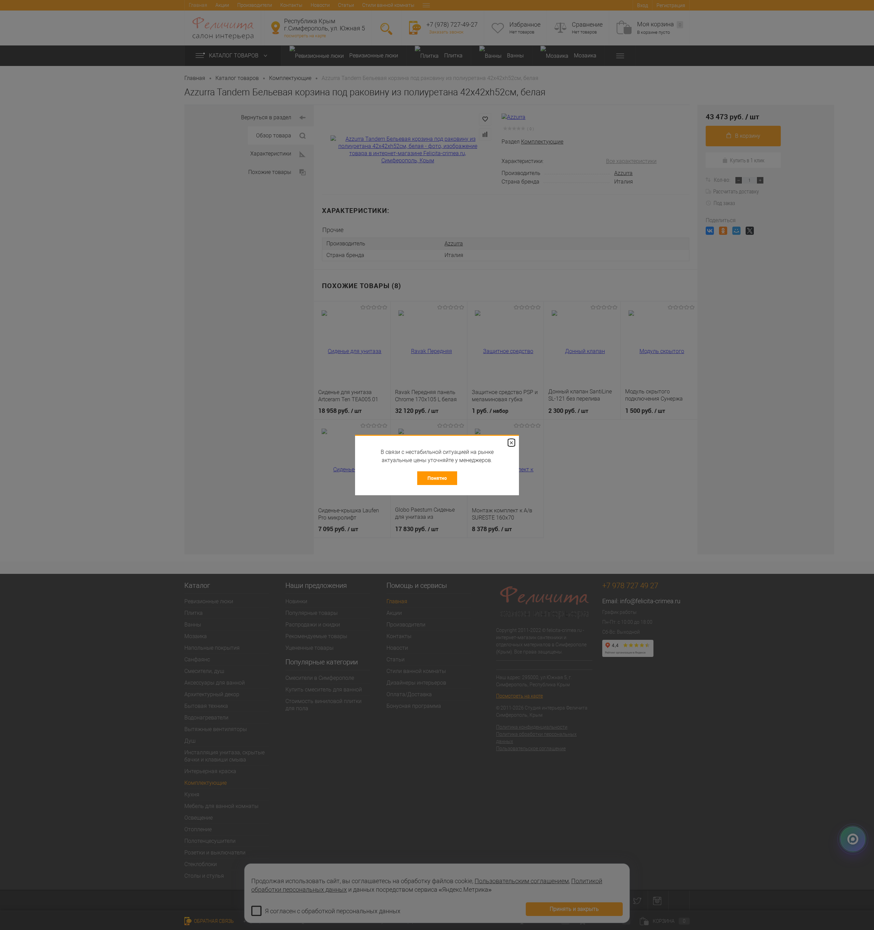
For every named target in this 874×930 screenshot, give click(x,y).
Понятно (437, 478)
